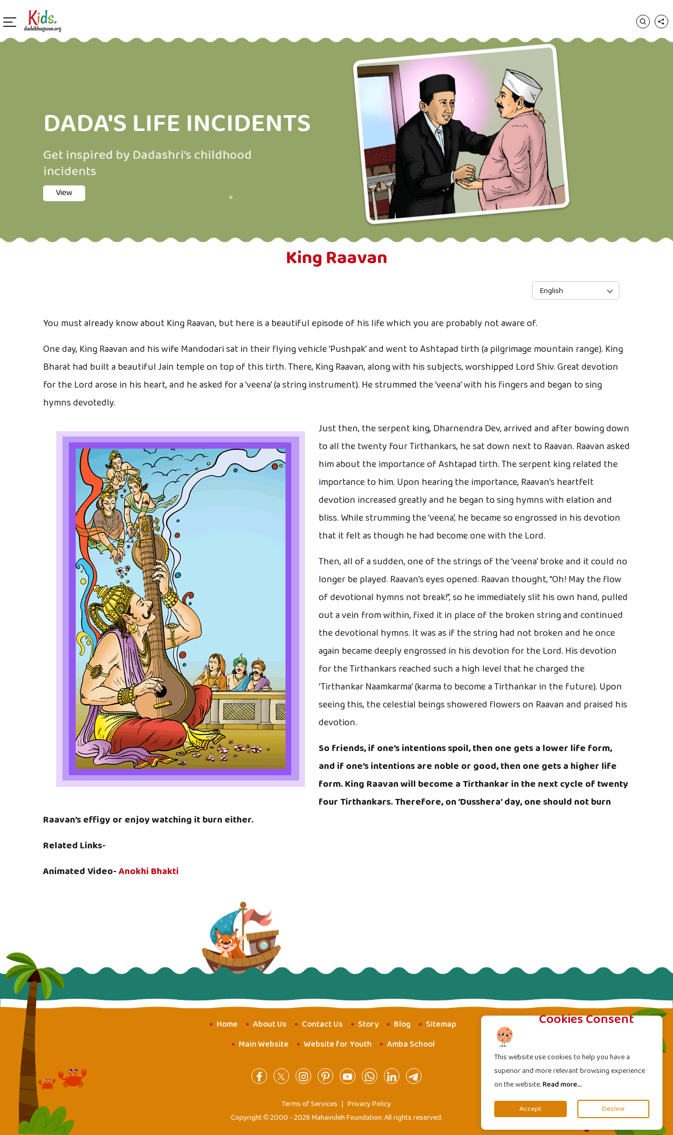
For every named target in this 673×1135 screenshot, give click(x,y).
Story (368, 1024)
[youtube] (347, 1076)
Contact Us (322, 1024)
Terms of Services (310, 1104)
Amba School (411, 1044)
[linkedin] (391, 1076)
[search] (643, 21)
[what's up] (369, 1076)
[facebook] (259, 1076)
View (74, 200)
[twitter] (281, 1076)
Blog (402, 1024)
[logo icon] (42, 21)
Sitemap (441, 1024)
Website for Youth (338, 1044)
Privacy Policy (369, 1104)
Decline (613, 1108)
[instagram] (303, 1076)
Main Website (264, 1044)
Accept (530, 1108)
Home (227, 1024)
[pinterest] (325, 1076)
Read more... (562, 1084)
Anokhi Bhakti (149, 871)
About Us (270, 1024)
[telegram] (414, 1076)
